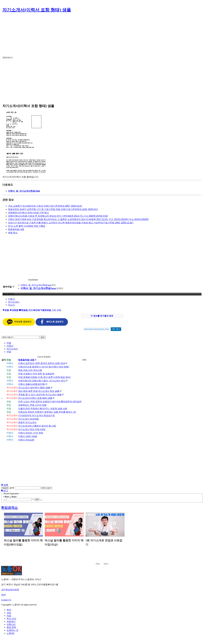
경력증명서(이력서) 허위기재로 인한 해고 (28, 212)
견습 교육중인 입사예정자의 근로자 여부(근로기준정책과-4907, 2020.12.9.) (45, 206)
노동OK (10, 633)
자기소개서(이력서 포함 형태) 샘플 (36, 9)
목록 (5, 485)
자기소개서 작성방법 (28, 419)
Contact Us (6, 600)
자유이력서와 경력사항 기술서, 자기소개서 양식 (41, 381)
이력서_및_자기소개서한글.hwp (38, 288)
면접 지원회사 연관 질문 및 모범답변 (36, 374)
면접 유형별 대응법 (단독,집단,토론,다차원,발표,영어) (44, 377)
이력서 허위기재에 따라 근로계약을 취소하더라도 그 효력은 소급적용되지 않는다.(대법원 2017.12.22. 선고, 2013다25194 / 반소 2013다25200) (78, 219)
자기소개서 (13, 302)
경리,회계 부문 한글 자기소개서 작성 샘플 (38, 391)
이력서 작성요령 (26, 440)
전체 (9, 343)
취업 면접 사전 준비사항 (30, 370)
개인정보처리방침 (10, 589)
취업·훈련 (11, 627)
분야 (9, 610)
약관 (3, 595)
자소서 (11, 305)
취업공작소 (9, 507)
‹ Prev (97, 564)
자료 (9, 615)
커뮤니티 (11, 624)
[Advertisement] (102, 35)
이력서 (11, 299)
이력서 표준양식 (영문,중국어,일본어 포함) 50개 (41, 363)
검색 (42, 337)
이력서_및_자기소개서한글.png (36, 285)
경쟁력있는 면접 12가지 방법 (32, 405)
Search (5, 488)
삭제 (59, 310)
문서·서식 (11, 618)
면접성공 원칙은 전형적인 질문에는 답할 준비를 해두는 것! (47, 412)
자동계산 (11, 621)
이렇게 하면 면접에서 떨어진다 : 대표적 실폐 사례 (42, 408)
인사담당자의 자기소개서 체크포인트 (36, 415)
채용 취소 (12, 232)
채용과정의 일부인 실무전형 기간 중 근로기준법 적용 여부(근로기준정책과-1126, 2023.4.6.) (53, 209)
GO (37, 499)
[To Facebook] (52, 325)
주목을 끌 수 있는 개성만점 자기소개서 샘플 (39, 394)
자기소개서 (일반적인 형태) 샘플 (34, 387)
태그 (5, 491)
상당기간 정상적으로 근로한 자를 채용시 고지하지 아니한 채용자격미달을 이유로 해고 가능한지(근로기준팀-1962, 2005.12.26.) (70, 222)
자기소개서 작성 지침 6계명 (31, 429)
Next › (106, 564)
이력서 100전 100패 (27, 436)
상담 (9, 613)
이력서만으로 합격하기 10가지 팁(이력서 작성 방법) (43, 367)
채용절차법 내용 (16, 229)
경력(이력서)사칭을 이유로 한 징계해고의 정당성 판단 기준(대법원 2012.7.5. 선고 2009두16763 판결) (58, 216)
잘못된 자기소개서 (27, 422)
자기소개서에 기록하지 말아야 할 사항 (37, 426)
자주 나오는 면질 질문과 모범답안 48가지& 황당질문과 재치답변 (49, 401)
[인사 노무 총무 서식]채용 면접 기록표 (26, 226)
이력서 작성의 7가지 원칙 (30, 433)
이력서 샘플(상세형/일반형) (31, 384)
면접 (9, 352)
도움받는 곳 (12, 630)
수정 (54, 310)
